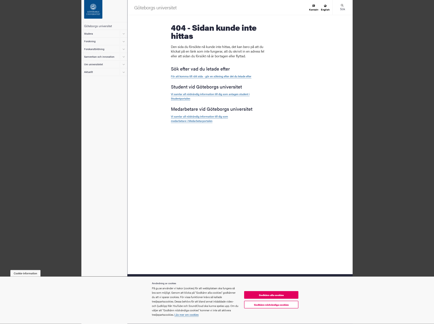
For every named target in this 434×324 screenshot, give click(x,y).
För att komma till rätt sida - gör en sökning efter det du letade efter (211, 76)
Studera (88, 33)
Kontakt (313, 9)
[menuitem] (314, 8)
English (325, 9)
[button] (342, 7)
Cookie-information (25, 273)
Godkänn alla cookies (271, 295)
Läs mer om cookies (186, 315)
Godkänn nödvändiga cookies (271, 304)
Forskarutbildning (94, 49)
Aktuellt (88, 72)
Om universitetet (93, 64)
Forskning (90, 41)
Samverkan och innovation (99, 56)
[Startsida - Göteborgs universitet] (104, 11)
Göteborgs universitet (98, 26)
